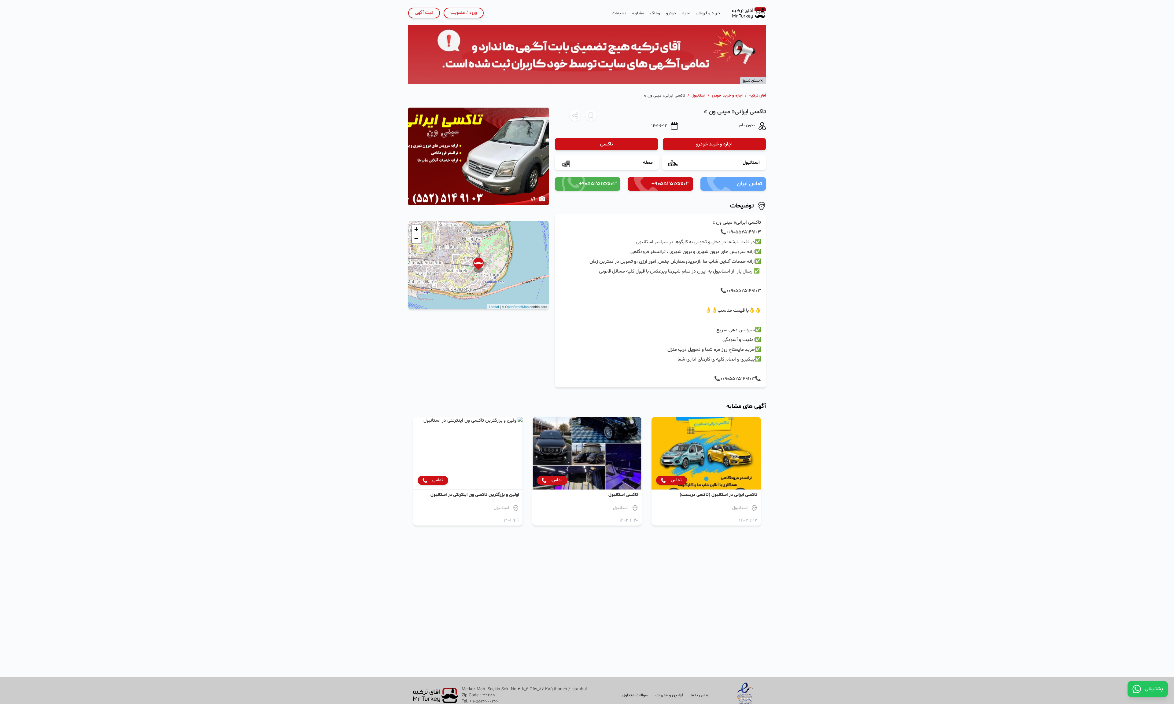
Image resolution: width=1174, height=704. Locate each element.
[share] (575, 115)
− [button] (416, 238)
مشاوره (638, 13)
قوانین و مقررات (669, 695)
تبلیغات (619, 13)
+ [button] (416, 229)
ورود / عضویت (463, 12)
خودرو (671, 13)
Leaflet (494, 306)
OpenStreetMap (517, 306)
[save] (590, 115)
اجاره (686, 13)
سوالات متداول (635, 695)
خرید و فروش (708, 13)
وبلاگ (655, 13)
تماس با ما (700, 695)
